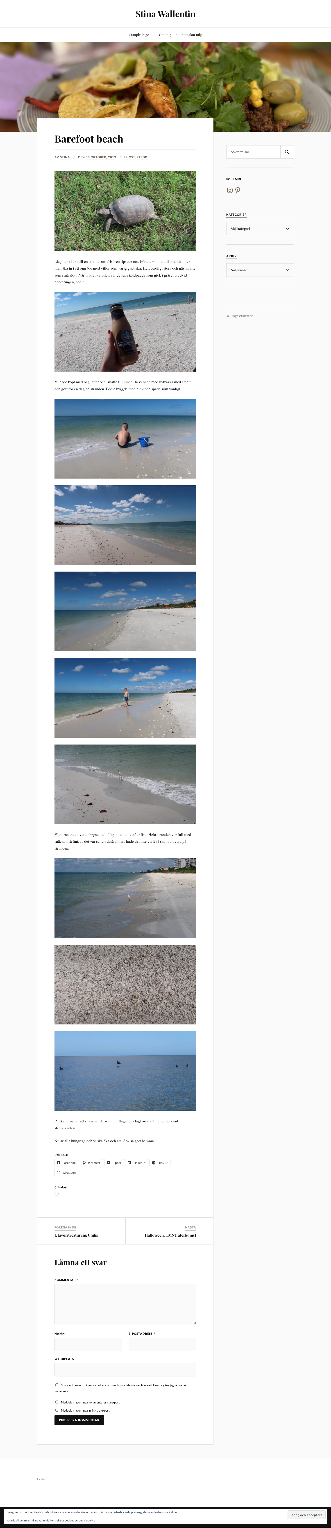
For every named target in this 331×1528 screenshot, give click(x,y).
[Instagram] (230, 190)
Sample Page (139, 34)
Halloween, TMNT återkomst (170, 1235)
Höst (130, 157)
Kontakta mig (191, 34)
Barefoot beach (88, 138)
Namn (61, 1333)
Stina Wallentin (165, 13)
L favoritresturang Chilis (76, 1235)
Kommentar (66, 1280)
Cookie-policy (87, 1520)
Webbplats (64, 1359)
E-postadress (142, 1333)
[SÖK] (287, 152)
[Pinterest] (237, 190)
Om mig (165, 34)
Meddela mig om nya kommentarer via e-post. (90, 1402)
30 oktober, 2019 (101, 157)
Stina (65, 157)
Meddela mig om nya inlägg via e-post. (85, 1410)
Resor (142, 157)
